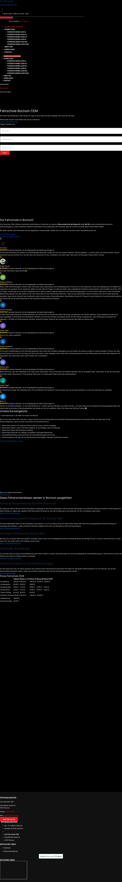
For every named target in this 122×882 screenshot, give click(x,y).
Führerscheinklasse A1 (17, 34)
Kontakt (8, 52)
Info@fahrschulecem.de (10, 815)
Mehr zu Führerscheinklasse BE (10, 543)
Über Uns (8, 47)
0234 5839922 (24, 21)
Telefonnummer (5, 143)
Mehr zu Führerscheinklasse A (10, 528)
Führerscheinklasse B (16, 39)
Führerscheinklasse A (16, 32)
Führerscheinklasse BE (17, 42)
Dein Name (3, 126)
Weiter (5, 153)
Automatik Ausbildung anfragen (10, 558)
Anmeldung (9, 49)
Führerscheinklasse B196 (18, 44)
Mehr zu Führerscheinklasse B (10, 513)
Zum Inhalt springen (6, 1)
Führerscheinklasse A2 (17, 37)
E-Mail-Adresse (5, 135)
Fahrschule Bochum (13, 27)
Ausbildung (9, 29)
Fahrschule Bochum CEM (8, 5)
